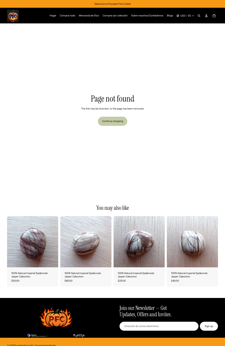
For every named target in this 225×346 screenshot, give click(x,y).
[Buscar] (199, 16)
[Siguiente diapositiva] (53, 242)
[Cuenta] (206, 16)
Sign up (209, 326)
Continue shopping (112, 121)
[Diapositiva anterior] (12, 242)
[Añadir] (53, 262)
